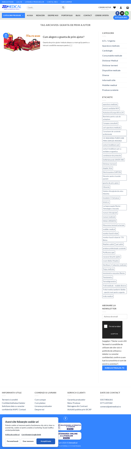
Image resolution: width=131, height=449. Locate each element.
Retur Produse (73, 403)
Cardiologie (107, 50)
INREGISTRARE (8, 2)
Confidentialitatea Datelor (13, 403)
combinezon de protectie (112, 156)
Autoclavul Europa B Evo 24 (113, 113)
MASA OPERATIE (109, 221)
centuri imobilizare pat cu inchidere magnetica (112, 150)
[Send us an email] (122, 13)
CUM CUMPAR (66, 2)
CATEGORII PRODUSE (12, 15)
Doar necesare (28, 441)
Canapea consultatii (110, 123)
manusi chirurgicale (110, 213)
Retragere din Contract (77, 406)
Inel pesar (115, 198)
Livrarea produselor (43, 406)
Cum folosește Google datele (31, 435)
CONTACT (88, 15)
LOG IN (19, 2)
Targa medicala (108, 269)
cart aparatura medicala (112, 128)
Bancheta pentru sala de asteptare (112, 118)
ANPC (16, 409)
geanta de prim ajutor (111, 183)
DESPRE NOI (53, 15)
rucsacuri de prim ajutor (111, 257)
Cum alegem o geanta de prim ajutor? (63, 36)
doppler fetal (107, 168)
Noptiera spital (108, 244)
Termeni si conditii (10, 399)
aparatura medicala (110, 104)
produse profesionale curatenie (114, 248)
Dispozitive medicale (111, 70)
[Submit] (63, 7)
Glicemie (106, 187)
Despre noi (39, 409)
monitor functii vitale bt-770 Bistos (113, 238)
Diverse (105, 75)
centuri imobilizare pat (111, 145)
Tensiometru (107, 277)
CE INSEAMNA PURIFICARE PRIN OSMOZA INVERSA (113, 139)
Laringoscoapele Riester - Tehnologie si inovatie (112, 207)
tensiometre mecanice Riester (114, 273)
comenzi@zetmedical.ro (110, 406)
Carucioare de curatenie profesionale (112, 132)
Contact (22, 409)
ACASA (30, 15)
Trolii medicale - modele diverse (114, 286)
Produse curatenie (110, 90)
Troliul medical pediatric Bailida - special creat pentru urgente (114, 291)
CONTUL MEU (52, 2)
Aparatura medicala (110, 46)
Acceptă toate (46, 441)
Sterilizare (106, 265)
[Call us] (127, 13)
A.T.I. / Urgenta (108, 41)
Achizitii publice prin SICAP (79, 409)
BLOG (78, 15)
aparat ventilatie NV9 (111, 108)
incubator (106, 198)
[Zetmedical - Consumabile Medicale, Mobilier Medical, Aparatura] (12, 7)
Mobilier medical (109, 85)
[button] (121, 7)
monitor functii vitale (110, 233)
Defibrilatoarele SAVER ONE (113, 160)
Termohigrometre (109, 281)
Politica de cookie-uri (12, 434)
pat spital (119, 244)
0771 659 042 (106, 403)
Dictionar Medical (110, 60)
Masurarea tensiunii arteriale (113, 225)
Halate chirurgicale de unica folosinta (113, 192)
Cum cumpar (40, 399)
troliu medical (108, 296)
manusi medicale (109, 217)
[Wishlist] (114, 7)
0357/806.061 (106, 399)
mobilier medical (109, 229)
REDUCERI (40, 15)
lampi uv (106, 202)
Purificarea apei (108, 252)
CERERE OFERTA (102, 15)
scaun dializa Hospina (111, 261)
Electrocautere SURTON (112, 172)
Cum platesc (40, 403)
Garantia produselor (76, 399)
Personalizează (12, 441)
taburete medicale (119, 265)
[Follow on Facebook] (117, 13)
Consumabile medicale (112, 55)
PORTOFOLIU (67, 15)
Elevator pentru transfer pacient (112, 177)
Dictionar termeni (110, 65)
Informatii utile (108, 80)
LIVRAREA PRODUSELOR (34, 2)
